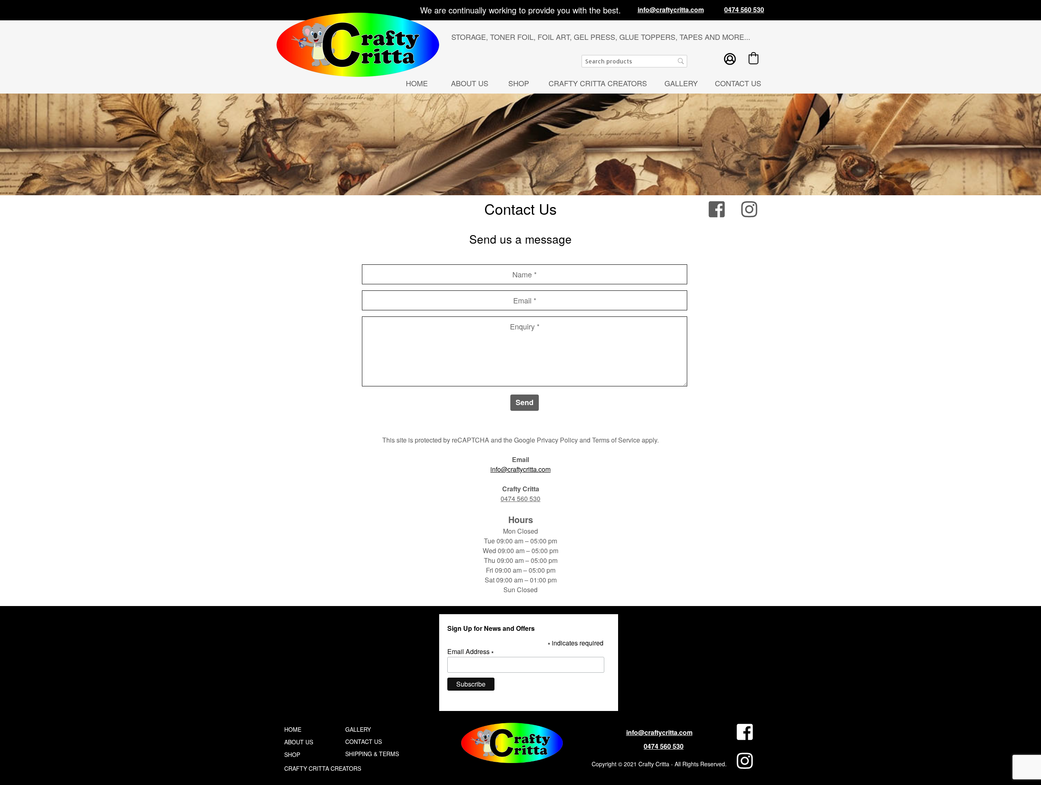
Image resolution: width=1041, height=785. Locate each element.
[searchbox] (634, 61)
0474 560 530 (520, 498)
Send (525, 402)
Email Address (470, 652)
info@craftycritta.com (520, 469)
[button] (753, 58)
